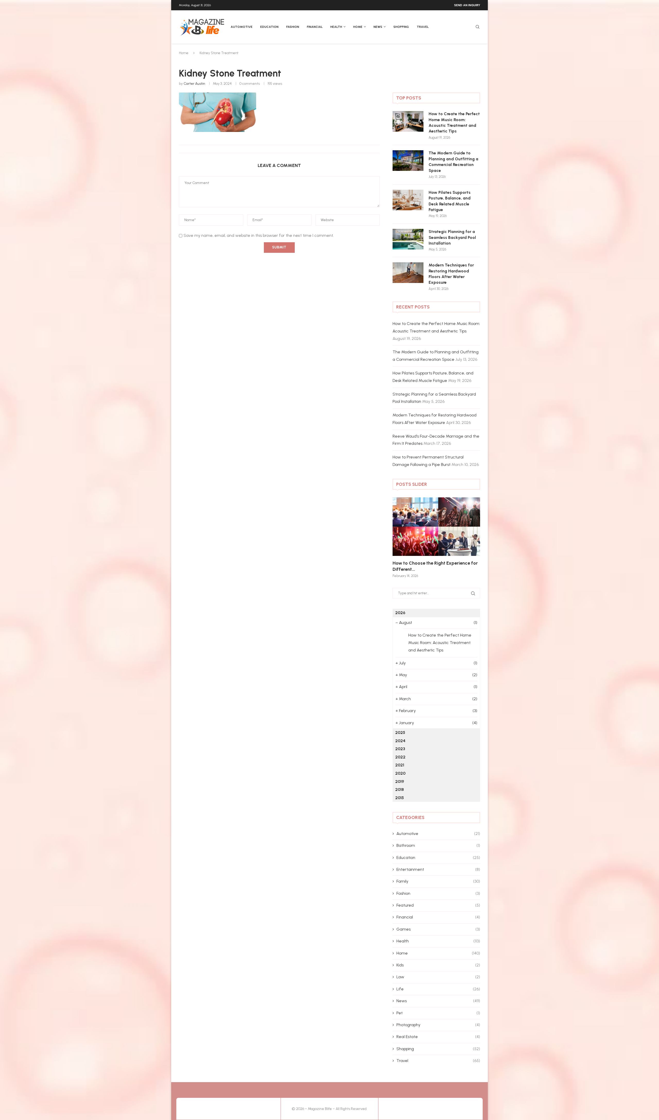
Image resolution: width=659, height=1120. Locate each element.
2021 (399, 765)
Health (336, 27)
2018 (399, 789)
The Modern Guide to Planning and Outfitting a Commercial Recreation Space (453, 162)
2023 (400, 748)
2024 (400, 740)
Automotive (242, 27)
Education (269, 27)
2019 (399, 781)
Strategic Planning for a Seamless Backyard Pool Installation (452, 237)
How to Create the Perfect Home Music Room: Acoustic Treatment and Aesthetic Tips (454, 122)
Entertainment (438, 869)
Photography (438, 1024)
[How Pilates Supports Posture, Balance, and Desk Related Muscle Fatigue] (408, 200)
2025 (400, 732)
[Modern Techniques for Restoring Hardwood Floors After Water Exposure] (408, 272)
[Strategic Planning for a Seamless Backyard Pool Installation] (408, 239)
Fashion (292, 27)
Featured (438, 905)
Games (438, 929)
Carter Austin (194, 83)
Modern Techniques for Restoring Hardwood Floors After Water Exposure (451, 274)
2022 (400, 757)
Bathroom (438, 845)
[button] (402, 537)
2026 (400, 612)
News (378, 27)
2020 (400, 773)
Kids (438, 965)
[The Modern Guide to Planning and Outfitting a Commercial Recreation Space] (408, 160)
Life (438, 989)
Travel (423, 27)
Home (357, 27)
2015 (399, 797)
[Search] (477, 27)
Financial (315, 27)
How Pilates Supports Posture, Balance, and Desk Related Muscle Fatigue (450, 201)
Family (438, 881)
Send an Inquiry (467, 5)
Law (438, 976)
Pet (438, 1012)
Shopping (401, 27)
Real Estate (438, 1036)
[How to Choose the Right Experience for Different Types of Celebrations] (436, 526)
